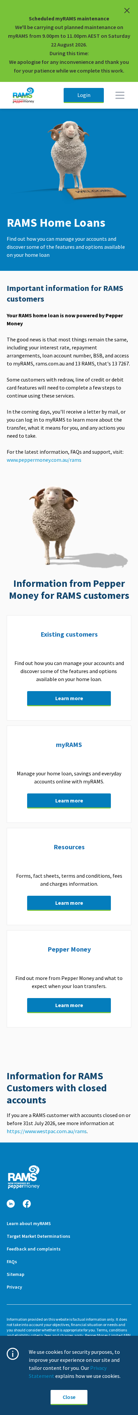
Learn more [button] (69, 698)
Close (69, 1397)
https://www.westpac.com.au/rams (47, 1131)
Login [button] (83, 95)
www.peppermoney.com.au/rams (44, 459)
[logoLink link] (23, 1177)
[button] (11, 1204)
